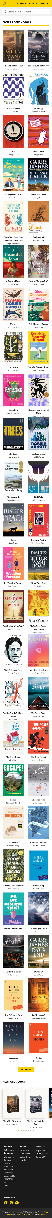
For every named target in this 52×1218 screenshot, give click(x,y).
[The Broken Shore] (13, 951)
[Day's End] (38, 951)
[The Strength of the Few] (38, 46)
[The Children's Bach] (13, 995)
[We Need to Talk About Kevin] (13, 693)
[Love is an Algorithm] (38, 650)
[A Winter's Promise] (38, 822)
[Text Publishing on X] (17, 1202)
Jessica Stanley (38, 370)
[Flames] (13, 304)
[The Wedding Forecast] (13, 563)
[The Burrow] (13, 822)
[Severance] (13, 1038)
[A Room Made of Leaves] (13, 865)
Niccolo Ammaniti (39, 1018)
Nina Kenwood (13, 586)
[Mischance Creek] (38, 174)
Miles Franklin (38, 632)
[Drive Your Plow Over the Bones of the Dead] (13, 217)
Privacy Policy (41, 1153)
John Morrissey (39, 500)
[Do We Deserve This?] (13, 908)
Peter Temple (13, 975)
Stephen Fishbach (13, 803)
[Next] (40, 1130)
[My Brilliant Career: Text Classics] (38, 606)
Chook (42, 1214)
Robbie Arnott (13, 327)
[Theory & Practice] (38, 520)
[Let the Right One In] (38, 908)
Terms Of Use (41, 1157)
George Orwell (13, 155)
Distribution (25, 1153)
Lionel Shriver (13, 719)
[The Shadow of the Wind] (13, 606)
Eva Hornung (38, 240)
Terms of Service (22, 1214)
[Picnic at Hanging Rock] (38, 261)
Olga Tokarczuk (13, 244)
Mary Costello (13, 284)
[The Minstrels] (38, 217)
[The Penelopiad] (38, 780)
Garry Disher (39, 198)
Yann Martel (13, 111)
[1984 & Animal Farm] (13, 650)
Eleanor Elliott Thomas (13, 932)
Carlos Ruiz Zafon (13, 629)
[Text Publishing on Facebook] (5, 1202)
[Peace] (13, 519)
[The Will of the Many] (13, 46)
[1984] (13, 131)
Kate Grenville (38, 716)
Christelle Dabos (38, 845)
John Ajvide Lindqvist (38, 932)
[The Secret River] (38, 693)
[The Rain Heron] (38, 433)
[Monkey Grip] (38, 865)
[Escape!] (13, 780)
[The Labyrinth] (13, 476)
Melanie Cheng (13, 845)
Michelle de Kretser (38, 543)
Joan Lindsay (38, 284)
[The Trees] (13, 434)
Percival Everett (13, 457)
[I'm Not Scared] (38, 995)
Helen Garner (13, 760)
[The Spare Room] (13, 737)
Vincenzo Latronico (13, 413)
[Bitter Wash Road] (38, 563)
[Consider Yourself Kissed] (38, 347)
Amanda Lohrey (13, 500)
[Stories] (38, 1038)
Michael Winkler (38, 111)
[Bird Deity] (38, 477)
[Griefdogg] (38, 88)
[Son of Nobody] (13, 88)
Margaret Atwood (39, 803)
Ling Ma (13, 1061)
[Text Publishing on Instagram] (11, 1202)
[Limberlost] (13, 347)
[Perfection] (13, 390)
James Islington (13, 69)
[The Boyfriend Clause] (13, 174)
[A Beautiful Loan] (13, 261)
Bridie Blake (13, 198)
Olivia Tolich (38, 327)
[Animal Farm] (38, 131)
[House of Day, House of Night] (38, 390)
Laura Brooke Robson (38, 673)
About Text (24, 1150)
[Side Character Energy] (38, 304)
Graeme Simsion (38, 760)
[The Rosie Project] (38, 737)
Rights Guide (41, 1150)
